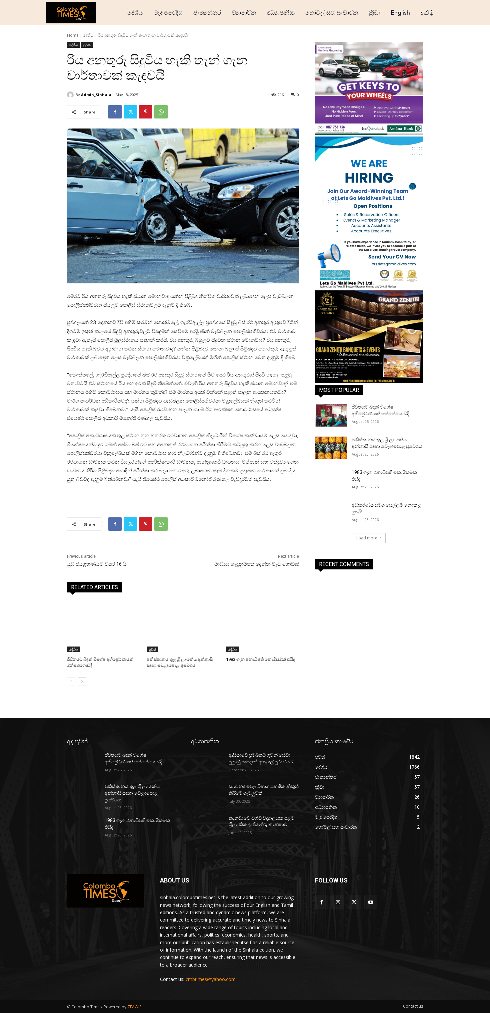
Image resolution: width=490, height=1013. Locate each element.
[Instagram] (337, 902)
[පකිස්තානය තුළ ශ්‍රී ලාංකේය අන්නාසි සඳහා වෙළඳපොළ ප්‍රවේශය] (183, 626)
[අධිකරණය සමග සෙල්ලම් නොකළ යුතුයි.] (331, 513)
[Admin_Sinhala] (71, 94)
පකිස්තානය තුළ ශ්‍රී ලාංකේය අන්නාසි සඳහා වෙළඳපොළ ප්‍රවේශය (132, 793)
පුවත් (87, 44)
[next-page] (82, 681)
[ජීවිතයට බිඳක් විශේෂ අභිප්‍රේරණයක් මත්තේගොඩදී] (103, 626)
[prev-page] (71, 681)
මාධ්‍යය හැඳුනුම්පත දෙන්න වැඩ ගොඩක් (256, 564)
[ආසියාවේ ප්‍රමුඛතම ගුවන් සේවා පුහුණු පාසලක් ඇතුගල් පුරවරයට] (207, 763)
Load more (366, 538)
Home (73, 35)
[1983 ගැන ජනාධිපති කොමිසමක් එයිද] (262, 626)
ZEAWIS (134, 1007)
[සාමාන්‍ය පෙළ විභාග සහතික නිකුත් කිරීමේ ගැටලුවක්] (207, 794)
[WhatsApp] (161, 111)
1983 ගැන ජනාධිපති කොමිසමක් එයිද (260, 659)
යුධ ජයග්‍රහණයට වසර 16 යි (97, 564)
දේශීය (88, 35)
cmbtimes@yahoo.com (211, 979)
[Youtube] (370, 902)
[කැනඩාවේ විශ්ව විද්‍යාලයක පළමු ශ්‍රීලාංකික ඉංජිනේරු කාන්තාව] (207, 826)
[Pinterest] (145, 111)
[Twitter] (130, 111)
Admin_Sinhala (96, 94)
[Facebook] (115, 111)
